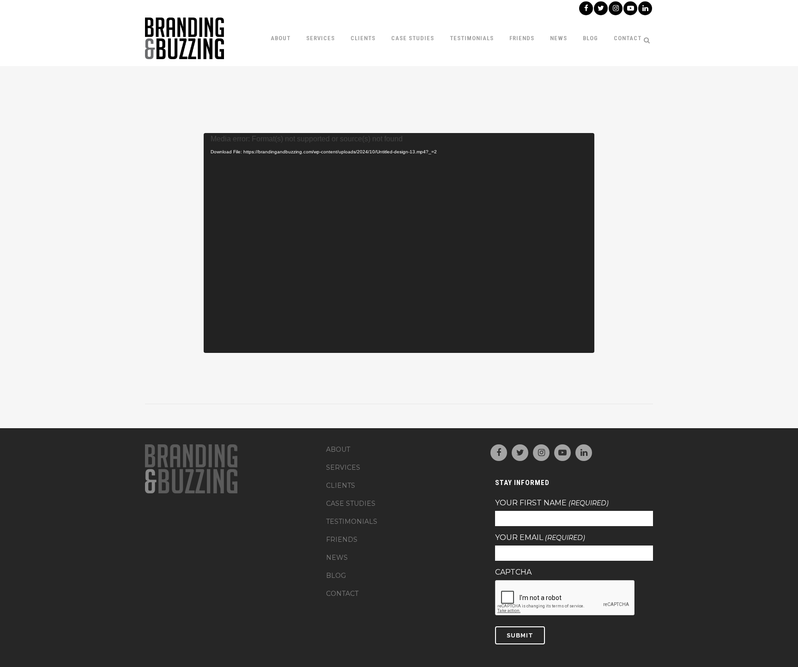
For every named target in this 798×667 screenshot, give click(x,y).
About (338, 449)
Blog (336, 575)
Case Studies (350, 503)
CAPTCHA (513, 572)
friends (341, 539)
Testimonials (351, 521)
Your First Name (552, 503)
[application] (399, 243)
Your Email (540, 538)
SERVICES (343, 467)
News (337, 557)
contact (342, 593)
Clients (340, 485)
